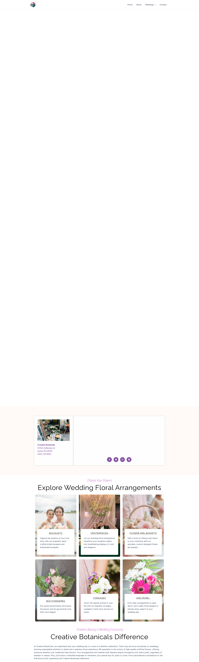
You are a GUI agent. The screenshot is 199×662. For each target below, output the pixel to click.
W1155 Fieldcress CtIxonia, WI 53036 (46, 448)
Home (130, 4)
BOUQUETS (55, 533)
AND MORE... (143, 598)
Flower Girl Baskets (143, 533)
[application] (155, 4)
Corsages (99, 598)
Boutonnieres (55, 601)
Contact (163, 4)
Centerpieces (99, 533)
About (139, 4)
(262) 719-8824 (44, 454)
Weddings (149, 4)
